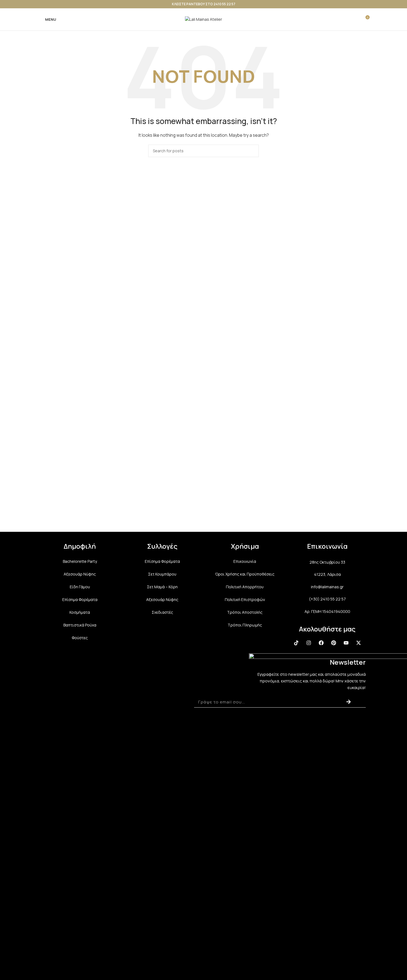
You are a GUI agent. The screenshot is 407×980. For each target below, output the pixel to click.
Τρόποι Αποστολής (244, 612)
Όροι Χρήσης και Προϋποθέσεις (244, 574)
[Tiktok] (296, 643)
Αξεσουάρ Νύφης (80, 574)
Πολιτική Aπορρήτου (245, 586)
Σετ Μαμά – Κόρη (162, 586)
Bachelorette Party (80, 561)
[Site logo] (203, 19)
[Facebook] (321, 643)
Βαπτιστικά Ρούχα (79, 625)
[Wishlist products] (355, 19)
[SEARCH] (252, 151)
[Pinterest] (334, 643)
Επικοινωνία (244, 561)
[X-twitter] (359, 643)
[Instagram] (309, 643)
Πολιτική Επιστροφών (245, 599)
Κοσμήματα (79, 612)
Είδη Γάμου (80, 586)
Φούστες (80, 637)
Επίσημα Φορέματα (79, 599)
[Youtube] (346, 643)
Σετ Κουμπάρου (162, 574)
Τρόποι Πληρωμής (245, 625)
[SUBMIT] (348, 702)
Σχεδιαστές (162, 612)
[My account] (345, 19)
